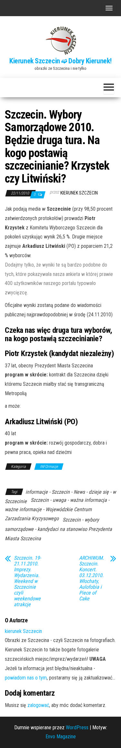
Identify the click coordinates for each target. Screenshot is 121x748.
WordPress (77, 727)
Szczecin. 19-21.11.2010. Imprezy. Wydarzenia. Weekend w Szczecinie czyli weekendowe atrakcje (27, 581)
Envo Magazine (60, 736)
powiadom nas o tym (26, 678)
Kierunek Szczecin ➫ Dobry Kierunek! (60, 61)
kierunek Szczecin (79, 192)
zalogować (38, 705)
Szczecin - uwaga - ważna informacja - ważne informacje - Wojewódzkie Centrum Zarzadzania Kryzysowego (57, 509)
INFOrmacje (49, 466)
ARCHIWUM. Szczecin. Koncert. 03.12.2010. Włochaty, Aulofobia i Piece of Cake (91, 578)
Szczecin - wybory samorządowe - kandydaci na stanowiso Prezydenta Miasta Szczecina (58, 529)
